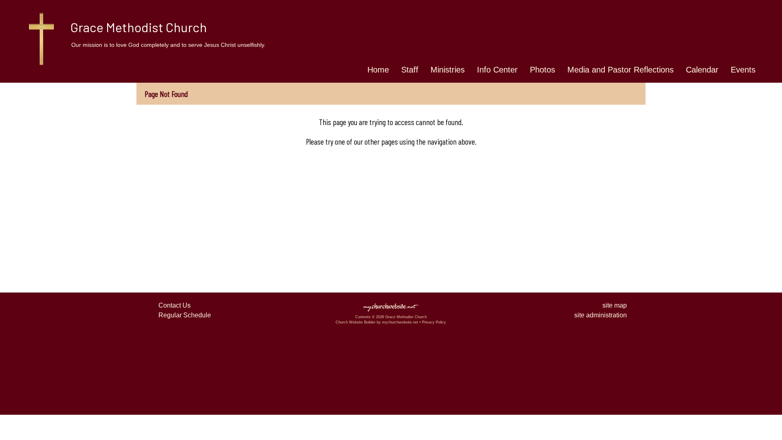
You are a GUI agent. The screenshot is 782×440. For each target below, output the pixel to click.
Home (378, 69)
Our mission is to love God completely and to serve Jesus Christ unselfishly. (168, 45)
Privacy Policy (434, 322)
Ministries (448, 69)
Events (743, 69)
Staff (409, 69)
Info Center (497, 69)
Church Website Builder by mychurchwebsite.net (377, 322)
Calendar (702, 69)
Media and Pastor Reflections (620, 69)
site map (614, 305)
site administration (600, 315)
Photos (542, 69)
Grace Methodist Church (138, 27)
